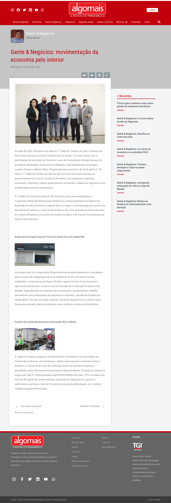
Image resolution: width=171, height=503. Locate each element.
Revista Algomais (21, 22)
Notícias (120, 22)
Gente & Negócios (53, 22)
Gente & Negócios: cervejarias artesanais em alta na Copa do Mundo (133, 185)
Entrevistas (76, 452)
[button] (159, 22)
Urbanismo (70, 22)
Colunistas (136, 22)
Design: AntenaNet (154, 500)
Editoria (74, 456)
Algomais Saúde (86, 22)
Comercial (106, 442)
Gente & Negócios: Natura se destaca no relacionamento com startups (134, 204)
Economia (37, 22)
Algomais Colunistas (80, 466)
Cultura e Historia (105, 22)
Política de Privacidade (80, 461)
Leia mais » (121, 110)
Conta (147, 22)
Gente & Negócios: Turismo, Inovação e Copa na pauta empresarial (132, 167)
